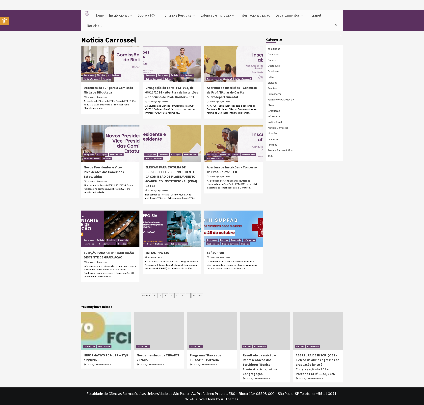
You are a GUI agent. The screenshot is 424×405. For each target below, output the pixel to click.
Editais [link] (174, 75)
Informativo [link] (249, 240)
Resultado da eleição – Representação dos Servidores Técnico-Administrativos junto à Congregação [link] (260, 364)
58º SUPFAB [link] (215, 252)
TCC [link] (270, 155)
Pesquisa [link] (273, 138)
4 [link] (171, 295)
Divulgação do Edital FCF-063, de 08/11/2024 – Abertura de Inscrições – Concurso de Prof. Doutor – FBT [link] (171, 92)
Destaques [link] (89, 75)
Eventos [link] (224, 240)
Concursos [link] (150, 75)
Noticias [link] (93, 25)
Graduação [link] (122, 240)
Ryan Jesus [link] (102, 97)
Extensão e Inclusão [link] (216, 15)
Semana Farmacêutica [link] (280, 150)
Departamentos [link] (288, 15)
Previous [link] (146, 295)
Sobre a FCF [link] (147, 15)
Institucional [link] (119, 15)
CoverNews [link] (205, 399)
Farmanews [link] (274, 93)
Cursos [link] (272, 60)
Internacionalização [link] (255, 15)
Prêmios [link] (272, 144)
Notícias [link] (107, 79)
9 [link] (193, 295)
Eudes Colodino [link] (103, 364)
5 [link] (177, 295)
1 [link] (154, 295)
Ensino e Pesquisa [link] (178, 15)
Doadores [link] (273, 71)
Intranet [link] (315, 15)
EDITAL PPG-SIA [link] (157, 252)
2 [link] (160, 295)
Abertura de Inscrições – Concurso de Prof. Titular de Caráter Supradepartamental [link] (232, 92)
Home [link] (99, 15)
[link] (4, 21)
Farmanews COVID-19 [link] (281, 99)
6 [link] (182, 295)
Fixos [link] (271, 105)
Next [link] (200, 295)
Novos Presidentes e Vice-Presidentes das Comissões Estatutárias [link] (104, 172)
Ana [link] (160, 257)
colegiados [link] (89, 154)
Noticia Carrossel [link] (92, 79)
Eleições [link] (101, 75)
